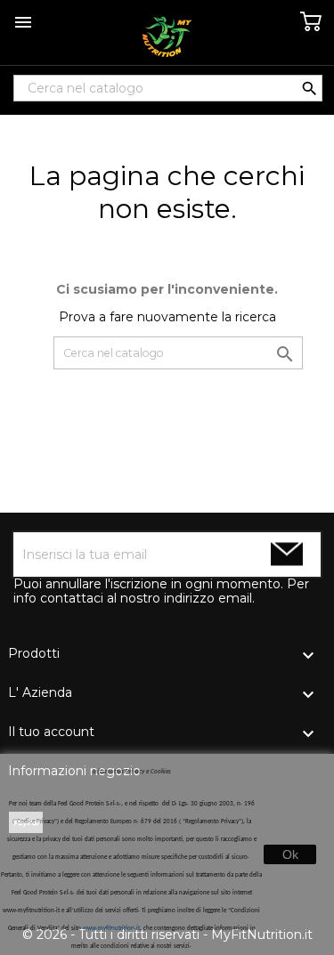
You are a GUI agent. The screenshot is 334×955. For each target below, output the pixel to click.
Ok (290, 854)
